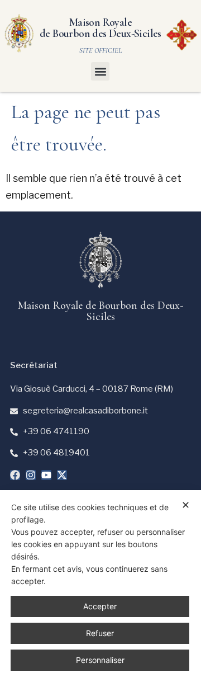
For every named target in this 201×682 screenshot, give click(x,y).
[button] (100, 71)
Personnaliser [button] (100, 660)
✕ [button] (185, 505)
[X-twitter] (62, 475)
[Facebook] (15, 475)
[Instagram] (31, 475)
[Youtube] (46, 475)
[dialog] (100, 586)
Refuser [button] (100, 633)
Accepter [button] (100, 606)
